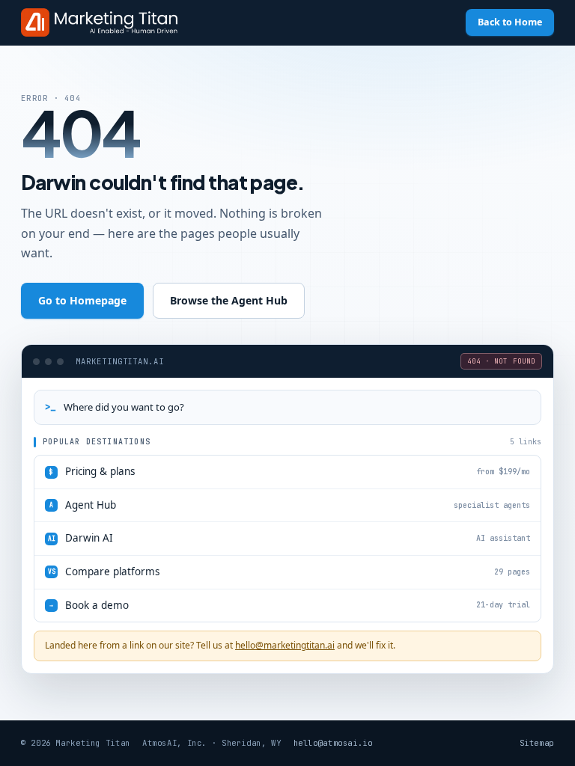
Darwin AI (289, 538)
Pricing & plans (289, 471)
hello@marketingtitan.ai (285, 645)
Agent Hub (289, 505)
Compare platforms (289, 571)
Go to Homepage (82, 300)
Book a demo (289, 605)
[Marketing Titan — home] (99, 22)
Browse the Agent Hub (229, 300)
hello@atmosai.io (333, 743)
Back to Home (510, 22)
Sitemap (537, 743)
